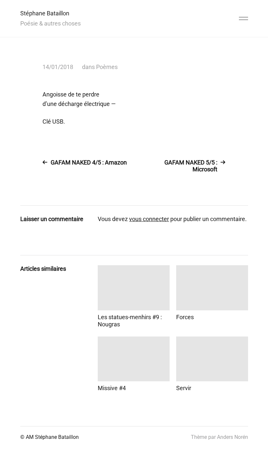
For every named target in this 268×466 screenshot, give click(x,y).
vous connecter (149, 219)
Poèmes (107, 66)
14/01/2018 (57, 66)
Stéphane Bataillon (44, 13)
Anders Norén (232, 437)
